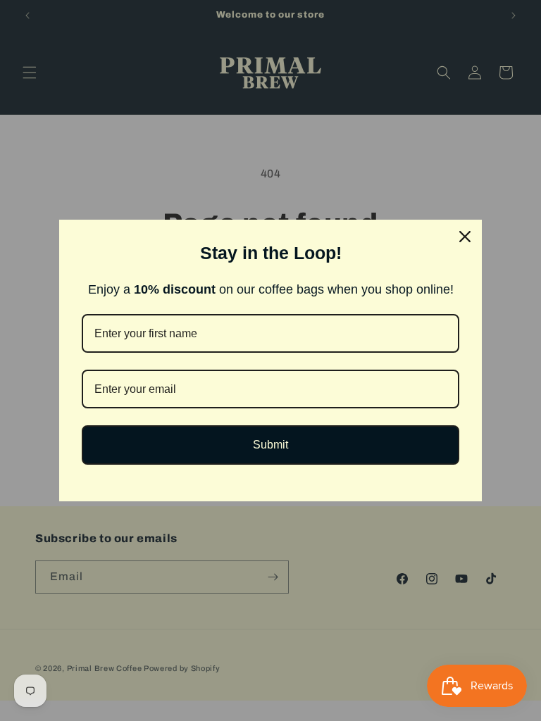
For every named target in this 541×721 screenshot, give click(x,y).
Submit (270, 445)
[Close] (465, 236)
